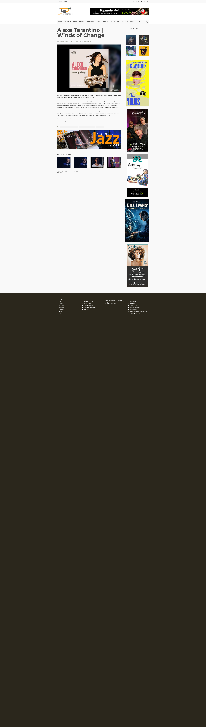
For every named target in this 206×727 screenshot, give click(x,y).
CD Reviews (87, 299)
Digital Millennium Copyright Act (138, 311)
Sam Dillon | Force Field (112, 169)
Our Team (132, 303)
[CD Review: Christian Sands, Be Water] (80, 161)
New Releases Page (86, 41)
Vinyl (98, 22)
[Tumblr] (144, 1)
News (75, 22)
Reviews (81, 22)
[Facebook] (133, 1)
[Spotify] (147, 1)
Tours (60, 311)
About (138, 22)
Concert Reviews (88, 301)
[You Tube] (141, 1)
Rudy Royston (99, 126)
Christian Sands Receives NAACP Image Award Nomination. (62, 171)
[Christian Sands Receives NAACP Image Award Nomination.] (63, 161)
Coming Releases (88, 305)
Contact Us (133, 299)
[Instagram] (139, 1)
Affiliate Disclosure (135, 313)
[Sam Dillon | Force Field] (114, 161)
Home (60, 22)
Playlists (125, 22)
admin (67, 41)
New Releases (114, 22)
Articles (105, 22)
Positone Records (65, 123)
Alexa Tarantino (64, 126)
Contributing (133, 305)
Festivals (61, 307)
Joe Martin (82, 126)
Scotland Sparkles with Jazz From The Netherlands (76, 1)
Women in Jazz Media (90, 307)
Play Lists (86, 309)
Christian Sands (74, 126)
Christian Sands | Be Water (97, 169)
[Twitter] (136, 1)
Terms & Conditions (135, 307)
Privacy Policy (133, 309)
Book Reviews (87, 303)
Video (60, 313)
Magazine (67, 22)
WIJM (131, 22)
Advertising (133, 301)
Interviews (90, 22)
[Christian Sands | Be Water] (97, 161)
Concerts (61, 309)
